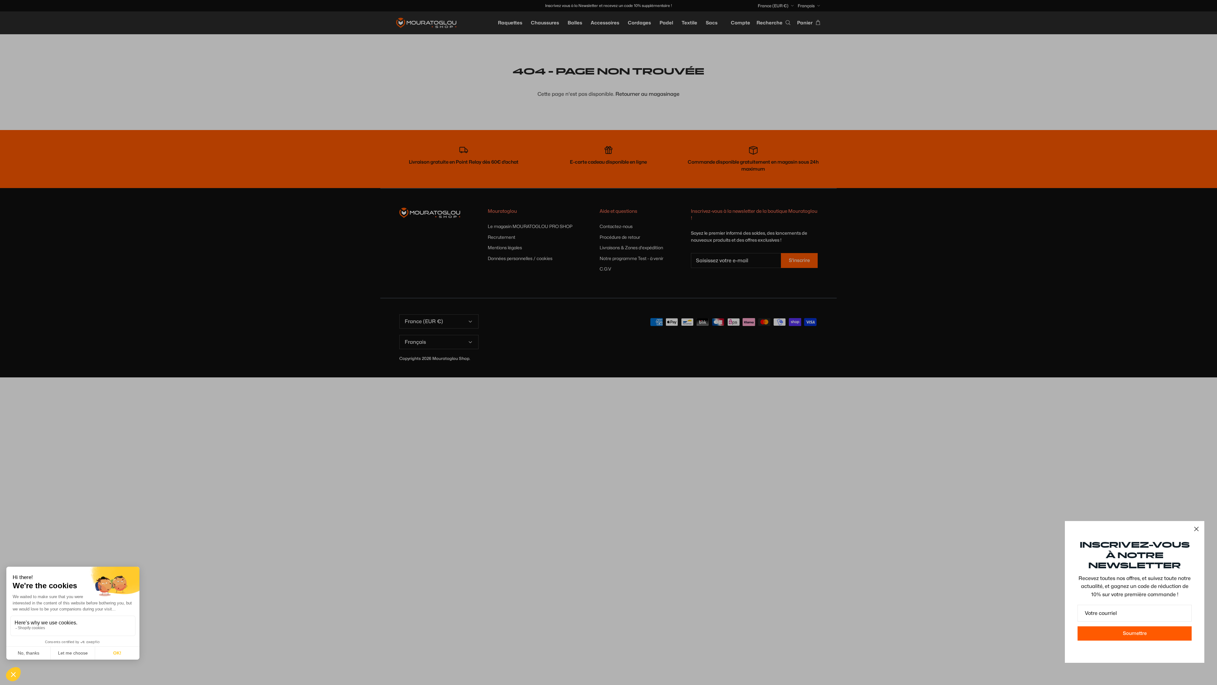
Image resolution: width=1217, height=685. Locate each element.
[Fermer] (1196, 529)
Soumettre (1135, 633)
